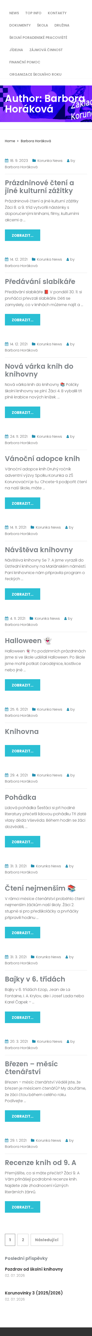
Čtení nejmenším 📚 (40, 888)
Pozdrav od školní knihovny (34, 1269)
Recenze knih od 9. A (40, 1162)
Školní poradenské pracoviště (38, 37)
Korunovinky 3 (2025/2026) (34, 1293)
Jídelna (16, 49)
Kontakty (57, 13)
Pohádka (20, 797)
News (14, 13)
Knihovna (22, 731)
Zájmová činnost (46, 49)
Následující (47, 1239)
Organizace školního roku (35, 74)
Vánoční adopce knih (42, 459)
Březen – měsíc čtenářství (31, 1068)
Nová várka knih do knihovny (39, 370)
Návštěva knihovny (39, 550)
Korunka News (50, 160)
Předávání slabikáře (40, 281)
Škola (42, 25)
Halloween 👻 (28, 641)
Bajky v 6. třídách (35, 979)
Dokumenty (20, 25)
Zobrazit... (22, 235)
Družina (61, 25)
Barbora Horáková (21, 166)
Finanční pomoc (24, 62)
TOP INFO (33, 13)
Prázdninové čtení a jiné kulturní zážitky (39, 187)
